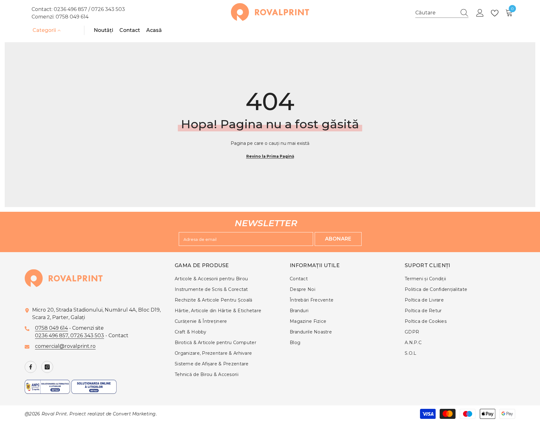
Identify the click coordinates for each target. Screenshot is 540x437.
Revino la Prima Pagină (270, 156)
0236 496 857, (52, 335)
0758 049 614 (72, 17)
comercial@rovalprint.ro (65, 346)
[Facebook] (31, 367)
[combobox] (436, 13)
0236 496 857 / (72, 9)
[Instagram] (47, 367)
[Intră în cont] (480, 13)
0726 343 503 (108, 9)
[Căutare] (441, 13)
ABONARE (338, 239)
